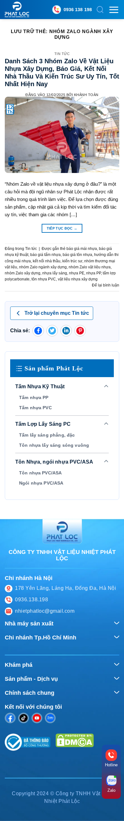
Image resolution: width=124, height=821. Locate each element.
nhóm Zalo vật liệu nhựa (90, 267)
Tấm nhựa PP (34, 397)
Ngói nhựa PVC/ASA (41, 483)
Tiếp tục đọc (62, 228)
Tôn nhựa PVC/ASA (40, 472)
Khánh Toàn (86, 95)
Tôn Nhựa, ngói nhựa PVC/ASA (54, 462)
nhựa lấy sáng (54, 273)
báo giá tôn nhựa (77, 254)
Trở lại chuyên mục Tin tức (56, 313)
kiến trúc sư (72, 261)
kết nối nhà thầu (46, 261)
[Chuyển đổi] (106, 386)
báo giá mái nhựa (81, 248)
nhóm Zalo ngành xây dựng (43, 267)
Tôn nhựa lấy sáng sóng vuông (54, 445)
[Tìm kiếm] (100, 10)
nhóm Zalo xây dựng (22, 273)
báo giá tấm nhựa (45, 254)
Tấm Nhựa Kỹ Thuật (40, 386)
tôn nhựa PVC (43, 279)
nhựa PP (93, 273)
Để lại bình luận (105, 285)
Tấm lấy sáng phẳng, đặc (47, 435)
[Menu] (113, 9)
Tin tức (62, 54)
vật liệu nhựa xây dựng (78, 279)
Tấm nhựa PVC (35, 407)
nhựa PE (76, 273)
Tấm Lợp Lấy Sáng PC (43, 424)
